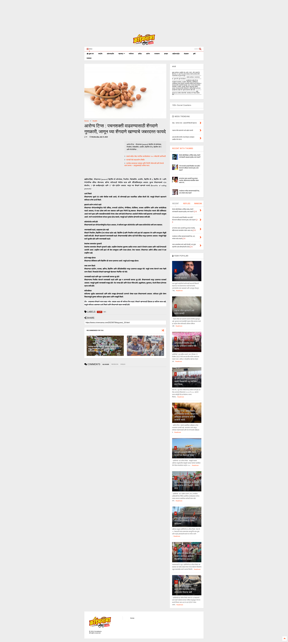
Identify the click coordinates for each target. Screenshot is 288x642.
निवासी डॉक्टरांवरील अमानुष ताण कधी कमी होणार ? (145, 351)
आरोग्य (148, 54)
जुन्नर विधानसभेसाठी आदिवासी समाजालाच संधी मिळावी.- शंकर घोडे (186, 485)
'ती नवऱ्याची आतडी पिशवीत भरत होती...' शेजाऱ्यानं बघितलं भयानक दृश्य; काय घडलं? (190, 168)
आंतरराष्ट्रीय (110, 54)
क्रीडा (140, 54)
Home (86, 121)
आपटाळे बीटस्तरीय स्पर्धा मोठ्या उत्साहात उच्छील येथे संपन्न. (185, 346)
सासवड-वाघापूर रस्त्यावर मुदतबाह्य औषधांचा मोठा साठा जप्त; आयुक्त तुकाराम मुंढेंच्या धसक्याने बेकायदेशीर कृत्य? (103, 348)
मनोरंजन (131, 54)
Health (95, 121)
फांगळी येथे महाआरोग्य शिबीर (135, 160)
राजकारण (157, 54)
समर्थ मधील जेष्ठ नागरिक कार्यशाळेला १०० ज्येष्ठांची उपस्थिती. (146, 156)
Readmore (179, 290)
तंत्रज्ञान (186, 54)
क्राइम (166, 54)
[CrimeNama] (144, 44)
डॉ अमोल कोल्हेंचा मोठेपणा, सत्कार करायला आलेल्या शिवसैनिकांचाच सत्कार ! (184, 556)
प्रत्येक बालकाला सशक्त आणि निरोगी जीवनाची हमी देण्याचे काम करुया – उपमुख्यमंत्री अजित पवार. (144, 164)
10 (176, 581)
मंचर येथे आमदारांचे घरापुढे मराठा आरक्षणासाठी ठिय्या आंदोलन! (184, 520)
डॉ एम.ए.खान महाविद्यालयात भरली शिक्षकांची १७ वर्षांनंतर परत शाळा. (185, 381)
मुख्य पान (91, 54)
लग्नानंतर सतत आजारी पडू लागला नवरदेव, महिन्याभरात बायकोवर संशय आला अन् (189, 180)
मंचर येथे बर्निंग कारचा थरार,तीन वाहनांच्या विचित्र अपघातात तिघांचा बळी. (185, 589)
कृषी (194, 54)
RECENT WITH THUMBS (182, 148)
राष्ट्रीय (100, 54)
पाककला (89, 58)
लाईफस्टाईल (175, 54)
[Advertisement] (67, 15)
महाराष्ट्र (120, 54)
